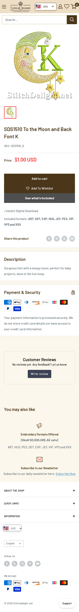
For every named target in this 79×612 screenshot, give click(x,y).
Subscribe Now (66, 474)
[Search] (72, 19)
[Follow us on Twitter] (14, 564)
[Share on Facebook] (49, 238)
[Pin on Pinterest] (57, 238)
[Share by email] (72, 238)
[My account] (60, 6)
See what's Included (39, 198)
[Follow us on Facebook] (7, 564)
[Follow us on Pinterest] (30, 564)
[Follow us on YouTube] (38, 564)
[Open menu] (4, 6)
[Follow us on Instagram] (22, 564)
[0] (73, 6)
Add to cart (39, 178)
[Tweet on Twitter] (64, 238)
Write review (39, 374)
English (10, 543)
